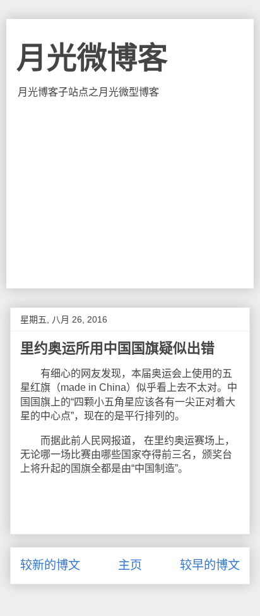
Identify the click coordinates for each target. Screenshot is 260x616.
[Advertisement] (129, 193)
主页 (130, 565)
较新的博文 (50, 565)
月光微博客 (92, 58)
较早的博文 (210, 565)
